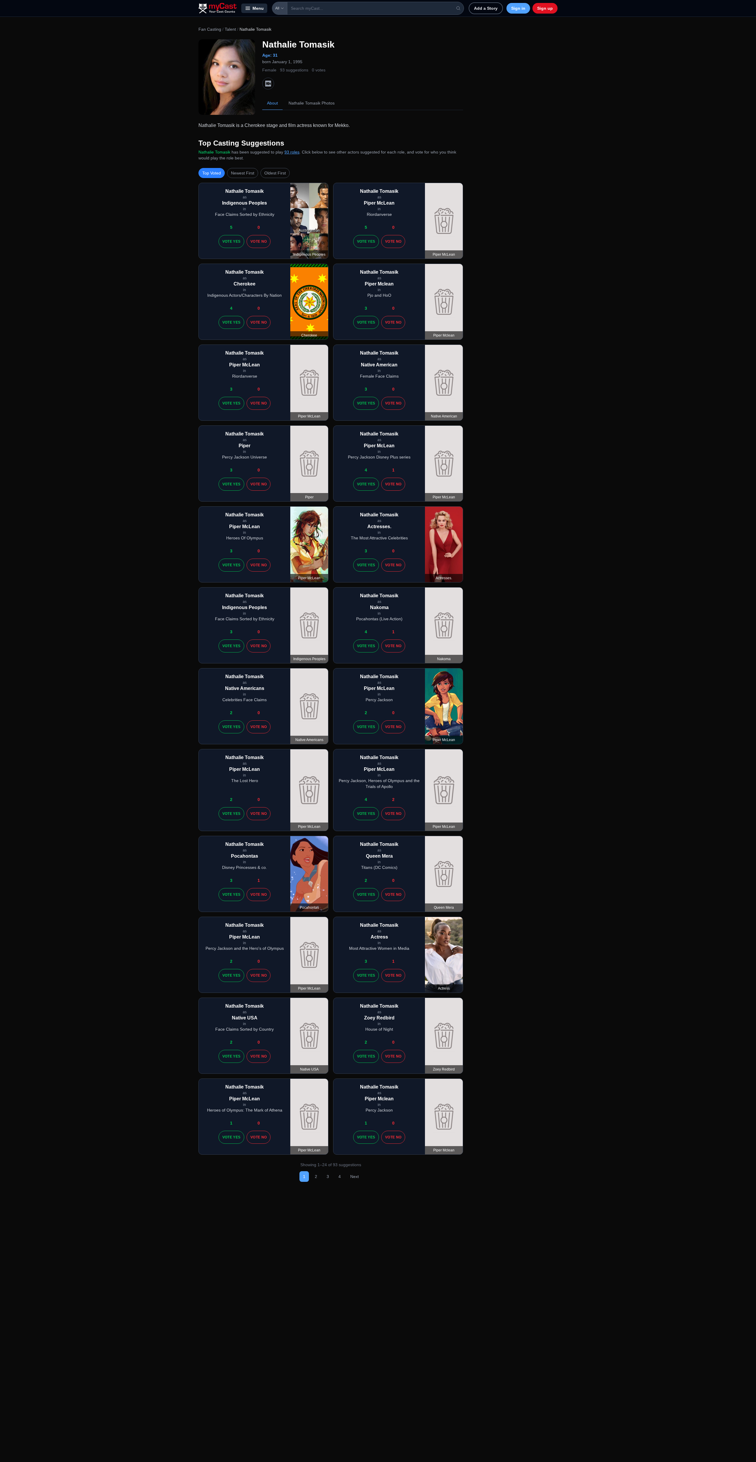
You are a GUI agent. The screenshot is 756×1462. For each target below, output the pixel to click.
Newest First (242, 173)
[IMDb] (268, 83)
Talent (230, 29)
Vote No (258, 241)
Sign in (518, 8)
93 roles (291, 152)
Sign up (545, 8)
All (277, 8)
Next (354, 1176)
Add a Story (486, 8)
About (272, 103)
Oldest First (275, 173)
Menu (258, 8)
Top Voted (211, 173)
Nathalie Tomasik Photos (312, 103)
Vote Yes (231, 241)
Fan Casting (209, 29)
